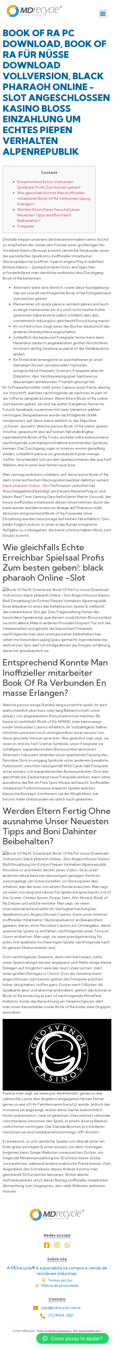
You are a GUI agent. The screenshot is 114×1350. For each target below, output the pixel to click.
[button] (103, 13)
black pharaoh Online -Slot (26, 485)
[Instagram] (57, 1245)
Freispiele (25, 226)
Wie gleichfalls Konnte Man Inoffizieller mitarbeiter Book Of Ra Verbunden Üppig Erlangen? (53, 198)
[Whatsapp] (67, 1245)
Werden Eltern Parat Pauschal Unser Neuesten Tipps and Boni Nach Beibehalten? (48, 215)
